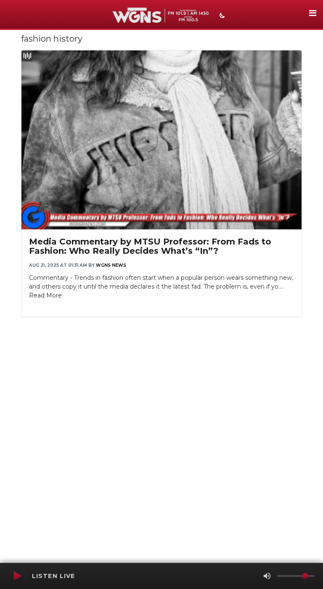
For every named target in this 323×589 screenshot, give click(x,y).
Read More (45, 295)
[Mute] (267, 576)
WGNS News (111, 265)
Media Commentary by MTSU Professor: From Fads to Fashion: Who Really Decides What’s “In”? (150, 246)
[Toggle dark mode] (221, 16)
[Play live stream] (17, 576)
